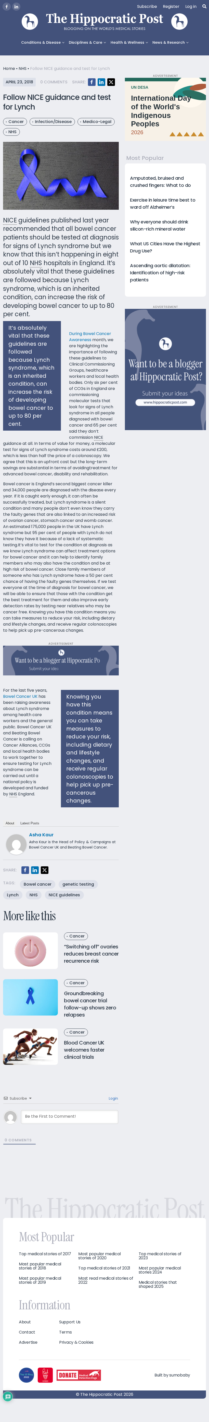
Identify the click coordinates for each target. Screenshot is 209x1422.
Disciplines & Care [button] (85, 42)
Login (113, 1098)
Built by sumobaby (172, 1375)
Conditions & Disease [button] (41, 42)
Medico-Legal (97, 122)
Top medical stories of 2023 (160, 1256)
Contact (27, 1332)
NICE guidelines (64, 895)
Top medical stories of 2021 (104, 1268)
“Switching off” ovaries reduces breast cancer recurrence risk (91, 953)
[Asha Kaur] (16, 844)
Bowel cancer (37, 884)
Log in (191, 6)
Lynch (13, 895)
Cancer (16, 122)
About (10, 823)
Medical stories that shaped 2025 (158, 1284)
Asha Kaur (41, 834)
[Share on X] (111, 82)
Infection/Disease (53, 122)
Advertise (28, 1342)
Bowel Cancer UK (20, 696)
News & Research (168, 42)
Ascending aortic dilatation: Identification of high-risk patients (160, 272)
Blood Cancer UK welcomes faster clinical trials (84, 1050)
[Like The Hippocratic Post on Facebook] (7, 7)
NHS (23, 68)
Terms (65, 1332)
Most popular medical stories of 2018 (40, 1266)
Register (171, 6)
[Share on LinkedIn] (101, 82)
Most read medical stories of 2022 (105, 1280)
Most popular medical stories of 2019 (40, 1280)
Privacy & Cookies (76, 1342)
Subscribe (147, 6)
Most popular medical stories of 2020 (99, 1256)
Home (9, 68)
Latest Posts (29, 823)
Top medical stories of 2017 (45, 1254)
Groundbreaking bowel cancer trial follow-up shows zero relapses (90, 1004)
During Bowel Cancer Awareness (90, 337)
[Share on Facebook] (92, 82)
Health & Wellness (127, 42)
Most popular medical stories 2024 (160, 1270)
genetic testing (78, 884)
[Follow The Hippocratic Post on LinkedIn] (16, 7)
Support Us (70, 1322)
